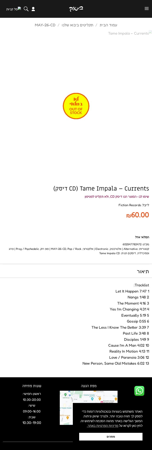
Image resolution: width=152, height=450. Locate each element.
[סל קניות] (13, 8)
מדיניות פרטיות (28, 439)
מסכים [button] (111, 436)
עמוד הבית (108, 25)
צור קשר (8, 439)
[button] (146, 8)
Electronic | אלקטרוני (95, 248)
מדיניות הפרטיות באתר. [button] (102, 425)
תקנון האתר (72, 439)
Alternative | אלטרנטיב (124, 248)
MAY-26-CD (45, 25)
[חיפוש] (26, 9)
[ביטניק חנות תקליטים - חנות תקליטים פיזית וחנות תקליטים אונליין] (76, 9)
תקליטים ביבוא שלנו (77, 25)
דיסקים (132, 253)
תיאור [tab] (143, 271)
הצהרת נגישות (51, 439)
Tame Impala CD (109, 253)
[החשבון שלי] (33, 9)
